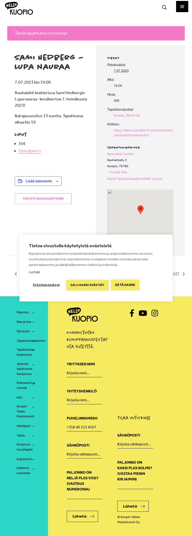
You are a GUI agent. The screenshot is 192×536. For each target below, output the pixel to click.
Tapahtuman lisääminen (26, 352)
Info (19, 397)
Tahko (21, 435)
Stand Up (133, 115)
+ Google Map (117, 172)
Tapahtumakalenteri (31, 341)
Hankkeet (23, 426)
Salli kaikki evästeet (87, 285)
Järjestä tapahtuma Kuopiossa (24, 369)
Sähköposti (78, 445)
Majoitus (23, 312)
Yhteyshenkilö (82, 391)
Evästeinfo (24, 459)
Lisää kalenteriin (39, 181)
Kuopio (119, 115)
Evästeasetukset (46, 285)
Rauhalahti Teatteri (120, 154)
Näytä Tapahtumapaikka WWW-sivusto (135, 179)
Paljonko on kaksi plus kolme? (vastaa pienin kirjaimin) (134, 470)
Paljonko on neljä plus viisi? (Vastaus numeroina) (82, 480)
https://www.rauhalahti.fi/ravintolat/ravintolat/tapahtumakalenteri (143, 132)
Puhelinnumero (82, 418)
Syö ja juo (23, 331)
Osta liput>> (29, 150)
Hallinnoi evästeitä (23, 470)
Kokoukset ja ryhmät (26, 385)
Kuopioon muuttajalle (25, 446)
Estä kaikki (125, 285)
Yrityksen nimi (81, 364)
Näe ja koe (24, 322)
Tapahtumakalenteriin (43, 199)
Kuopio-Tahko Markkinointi (25, 411)
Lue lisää (34, 272)
